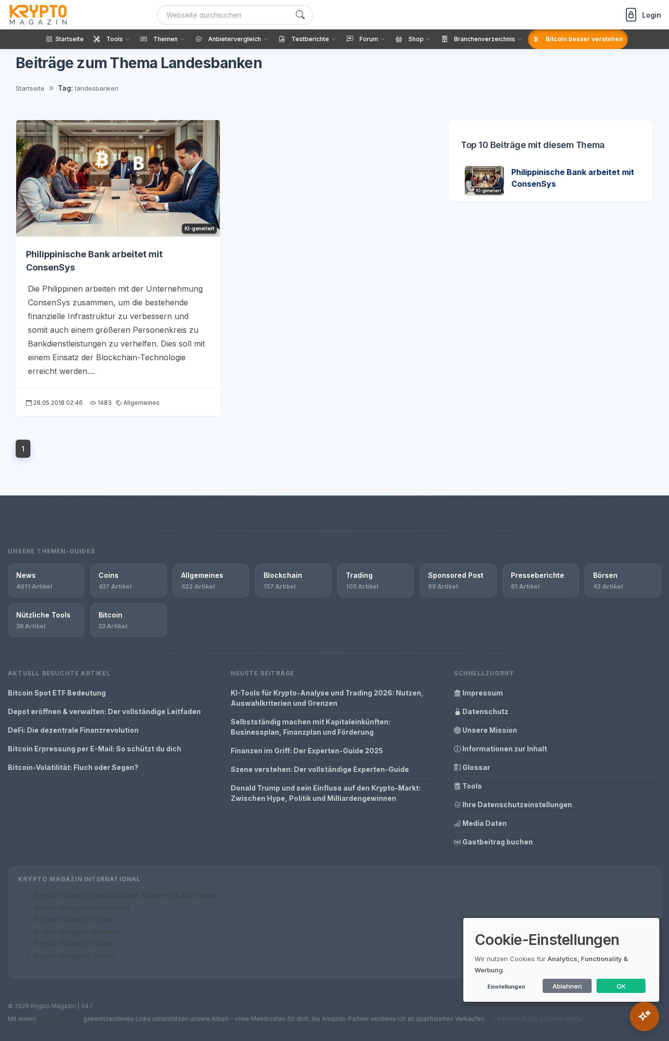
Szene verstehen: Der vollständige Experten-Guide (320, 769)
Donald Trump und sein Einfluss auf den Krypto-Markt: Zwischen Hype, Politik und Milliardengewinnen (326, 793)
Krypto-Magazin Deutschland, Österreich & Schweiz (125, 895)
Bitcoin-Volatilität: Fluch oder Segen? (73, 767)
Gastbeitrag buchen (497, 842)
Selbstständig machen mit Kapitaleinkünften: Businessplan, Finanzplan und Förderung (310, 727)
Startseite (30, 88)
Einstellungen (506, 986)
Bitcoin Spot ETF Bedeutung (57, 693)
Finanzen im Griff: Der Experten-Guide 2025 (307, 750)
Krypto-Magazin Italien (74, 943)
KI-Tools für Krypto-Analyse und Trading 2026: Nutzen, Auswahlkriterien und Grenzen (327, 698)
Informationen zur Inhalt (504, 748)
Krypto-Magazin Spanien (77, 931)
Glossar (475, 767)
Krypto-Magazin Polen (73, 919)
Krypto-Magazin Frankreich (82, 907)
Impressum (482, 693)
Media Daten (484, 823)
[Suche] (300, 15)
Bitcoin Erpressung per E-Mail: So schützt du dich (94, 748)
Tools (471, 786)
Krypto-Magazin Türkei (74, 955)
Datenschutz (484, 711)
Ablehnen (567, 986)
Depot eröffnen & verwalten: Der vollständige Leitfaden (104, 711)
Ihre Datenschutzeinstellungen (516, 804)
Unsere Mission (489, 730)
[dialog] (561, 960)
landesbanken (97, 88)
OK (621, 986)
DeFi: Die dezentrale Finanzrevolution (73, 730)
